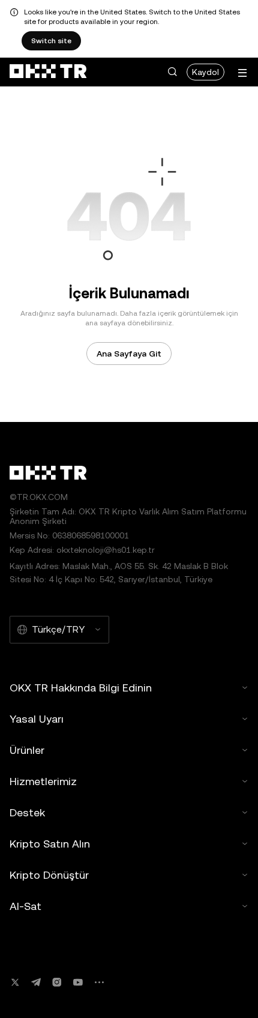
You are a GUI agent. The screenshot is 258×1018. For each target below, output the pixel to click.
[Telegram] (36, 982)
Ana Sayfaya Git (129, 353)
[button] (172, 72)
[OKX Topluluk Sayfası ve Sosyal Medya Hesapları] (99, 982)
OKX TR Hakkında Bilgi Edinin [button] (81, 687)
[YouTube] (78, 982)
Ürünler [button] (27, 750)
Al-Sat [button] (25, 906)
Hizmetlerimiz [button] (43, 781)
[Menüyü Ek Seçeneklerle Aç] (242, 73)
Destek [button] (27, 812)
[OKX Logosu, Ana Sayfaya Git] (48, 72)
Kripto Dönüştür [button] (49, 875)
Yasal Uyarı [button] (37, 718)
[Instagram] (57, 982)
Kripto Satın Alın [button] (50, 843)
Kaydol (205, 72)
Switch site (51, 41)
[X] (15, 982)
